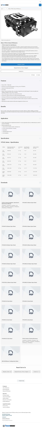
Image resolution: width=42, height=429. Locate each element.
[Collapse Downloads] (40, 183)
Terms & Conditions (6, 407)
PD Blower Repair (6, 395)
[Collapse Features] (40, 81)
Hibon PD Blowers (6, 387)
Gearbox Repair (5, 398)
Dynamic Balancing (6, 401)
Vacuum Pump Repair (6, 396)
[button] (21, 81)
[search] (40, 1)
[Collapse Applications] (40, 118)
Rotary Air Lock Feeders (7, 399)
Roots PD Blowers (6, 389)
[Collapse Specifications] (40, 138)
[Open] (40, 5)
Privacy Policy (5, 405)
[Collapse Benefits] (40, 106)
